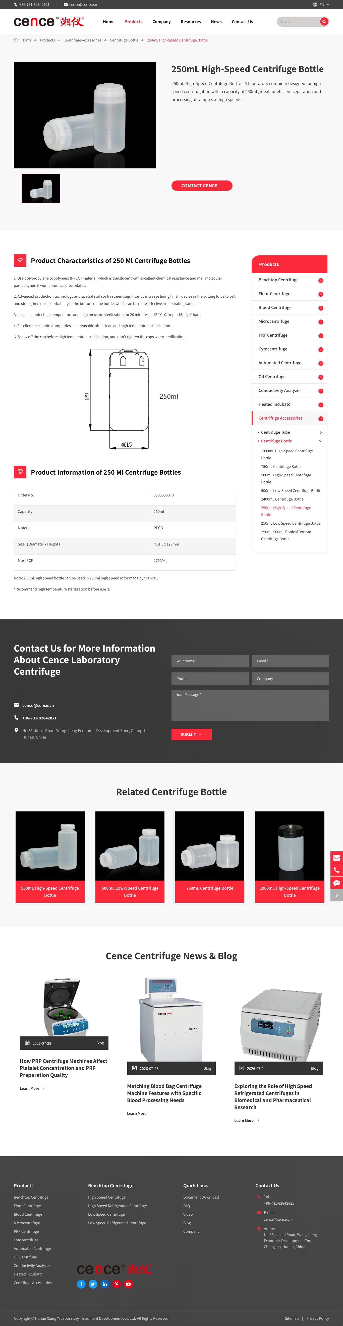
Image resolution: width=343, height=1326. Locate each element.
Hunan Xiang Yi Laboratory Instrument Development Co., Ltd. (85, 1318)
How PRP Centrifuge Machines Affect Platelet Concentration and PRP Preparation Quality (63, 1067)
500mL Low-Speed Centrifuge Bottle (291, 490)
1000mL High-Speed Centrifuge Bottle (287, 454)
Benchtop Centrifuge (279, 280)
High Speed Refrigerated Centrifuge (117, 1205)
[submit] (324, 21)
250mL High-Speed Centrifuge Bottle (177, 40)
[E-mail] (336, 857)
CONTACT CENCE (202, 185)
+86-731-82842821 (34, 4)
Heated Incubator (275, 404)
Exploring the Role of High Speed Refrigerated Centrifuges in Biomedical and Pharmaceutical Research (273, 1096)
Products (133, 21)
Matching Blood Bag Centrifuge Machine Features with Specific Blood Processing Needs (164, 1093)
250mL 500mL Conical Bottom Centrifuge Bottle (286, 535)
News (216, 21)
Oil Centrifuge (272, 376)
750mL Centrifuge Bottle (281, 466)
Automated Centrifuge (280, 362)
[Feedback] (336, 883)
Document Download (201, 1197)
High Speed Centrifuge (107, 1197)
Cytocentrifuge (273, 349)
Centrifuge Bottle (124, 40)
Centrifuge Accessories (82, 40)
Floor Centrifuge (274, 293)
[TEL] (336, 870)
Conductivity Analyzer (280, 390)
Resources (191, 21)
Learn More (32, 1088)
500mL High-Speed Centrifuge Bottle (286, 478)
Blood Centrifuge (275, 307)
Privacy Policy (317, 1318)
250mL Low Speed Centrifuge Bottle (291, 523)
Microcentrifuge (274, 321)
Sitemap (292, 1318)
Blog (100, 1042)
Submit (192, 734)
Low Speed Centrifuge (106, 1214)
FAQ (186, 1205)
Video (188, 1214)
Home (109, 21)
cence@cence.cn (83, 4)
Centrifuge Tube (275, 432)
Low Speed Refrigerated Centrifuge (117, 1222)
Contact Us (242, 21)
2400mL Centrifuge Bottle (282, 499)
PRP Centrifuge (273, 335)
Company (161, 21)
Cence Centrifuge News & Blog (171, 955)
